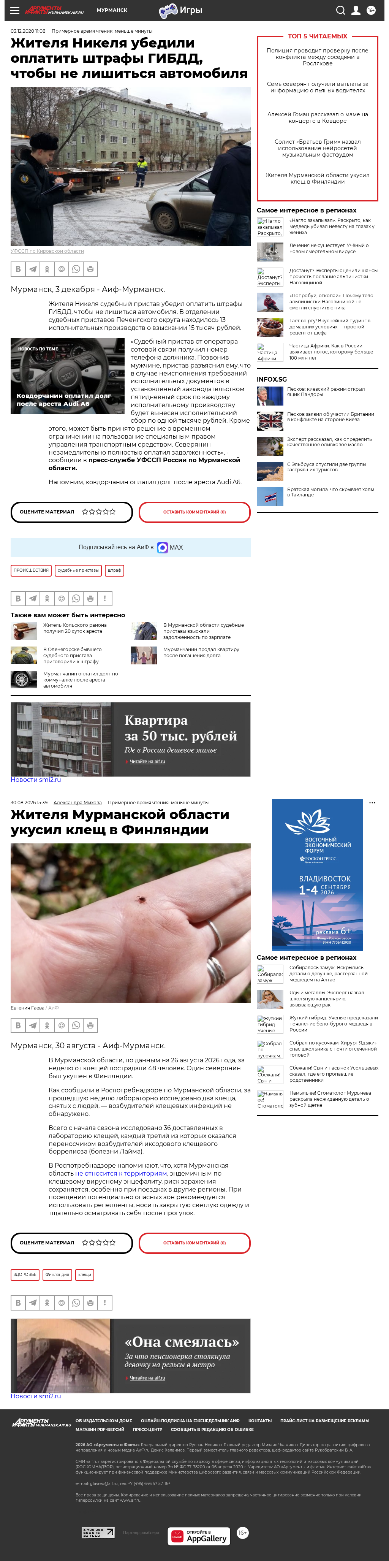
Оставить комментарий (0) (194, 512)
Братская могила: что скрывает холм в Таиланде (330, 492)
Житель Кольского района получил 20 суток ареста (75, 628)
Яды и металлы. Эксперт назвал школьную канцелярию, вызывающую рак (326, 999)
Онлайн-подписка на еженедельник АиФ (190, 1420)
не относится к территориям (121, 1173)
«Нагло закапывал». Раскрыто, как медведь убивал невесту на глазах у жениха (332, 226)
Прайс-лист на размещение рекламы (324, 1420)
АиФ (53, 1008)
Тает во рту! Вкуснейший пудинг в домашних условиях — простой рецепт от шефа (329, 327)
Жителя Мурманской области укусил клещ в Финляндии (318, 178)
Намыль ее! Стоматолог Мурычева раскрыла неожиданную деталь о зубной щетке (330, 1099)
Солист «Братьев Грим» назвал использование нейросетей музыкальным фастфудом (318, 148)
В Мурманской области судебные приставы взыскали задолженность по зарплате (203, 631)
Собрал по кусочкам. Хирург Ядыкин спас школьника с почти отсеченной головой (333, 1049)
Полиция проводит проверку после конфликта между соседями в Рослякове (317, 57)
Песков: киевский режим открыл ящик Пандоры (326, 392)
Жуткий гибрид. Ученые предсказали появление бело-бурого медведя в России (333, 1024)
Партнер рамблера (141, 1532)
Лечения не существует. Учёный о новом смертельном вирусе (329, 248)
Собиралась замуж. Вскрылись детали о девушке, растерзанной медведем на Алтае (328, 974)
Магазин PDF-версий (100, 1429)
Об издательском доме (104, 1420)
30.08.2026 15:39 (29, 802)
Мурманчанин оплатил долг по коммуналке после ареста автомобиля (80, 680)
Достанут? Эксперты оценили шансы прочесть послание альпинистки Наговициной (333, 276)
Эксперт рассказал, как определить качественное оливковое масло (329, 442)
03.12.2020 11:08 (28, 31)
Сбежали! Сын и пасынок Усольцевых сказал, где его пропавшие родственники (333, 1074)
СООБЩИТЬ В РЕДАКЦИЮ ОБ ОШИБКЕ (212, 1429)
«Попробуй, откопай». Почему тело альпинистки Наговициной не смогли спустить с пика (331, 302)
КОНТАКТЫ (260, 1420)
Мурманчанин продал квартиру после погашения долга (201, 652)
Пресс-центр (147, 1429)
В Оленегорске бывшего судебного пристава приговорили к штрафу (72, 655)
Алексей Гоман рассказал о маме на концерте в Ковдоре (317, 117)
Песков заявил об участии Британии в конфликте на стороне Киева (330, 417)
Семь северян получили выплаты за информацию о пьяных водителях (317, 87)
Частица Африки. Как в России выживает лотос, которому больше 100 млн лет (331, 352)
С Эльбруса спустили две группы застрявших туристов (326, 467)
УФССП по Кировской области (47, 251)
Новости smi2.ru (36, 779)
